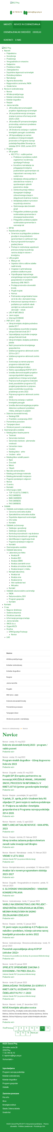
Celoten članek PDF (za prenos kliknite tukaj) (19, 859)
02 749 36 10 (17, 12)
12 (42, 1028)
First (4, 1028)
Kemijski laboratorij (17, 867)
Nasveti (12, 822)
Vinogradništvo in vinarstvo (28, 883)
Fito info (6, 1097)
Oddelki (6, 1087)
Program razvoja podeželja (13, 1072)
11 (37, 1028)
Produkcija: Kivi (39, 1126)
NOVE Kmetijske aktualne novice (19, 1007)
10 (32, 1028)
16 (28, 1033)
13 (48, 1028)
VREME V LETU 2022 (13, 855)
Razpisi (12, 795)
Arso (4, 1101)
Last (36, 1033)
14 (18, 1033)
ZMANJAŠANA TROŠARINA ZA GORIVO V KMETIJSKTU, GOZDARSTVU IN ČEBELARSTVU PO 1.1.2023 (24, 989)
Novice (5, 742)
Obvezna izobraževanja (31, 943)
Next (33, 1033)
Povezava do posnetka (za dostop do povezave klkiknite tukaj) (26, 956)
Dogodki (12, 773)
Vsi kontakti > (8, 1059)
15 (23, 1033)
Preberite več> (8, 752)
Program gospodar (10, 1083)
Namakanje (21, 853)
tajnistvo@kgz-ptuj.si (34, 12)
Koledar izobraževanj (11, 1076)
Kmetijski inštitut (9, 1105)
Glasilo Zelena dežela (11, 1109)
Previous (9, 1028)
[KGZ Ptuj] (14, 3)
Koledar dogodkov (10, 1080)
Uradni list (7, 1112)
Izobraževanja (15, 901)
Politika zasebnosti (25, 1126)
